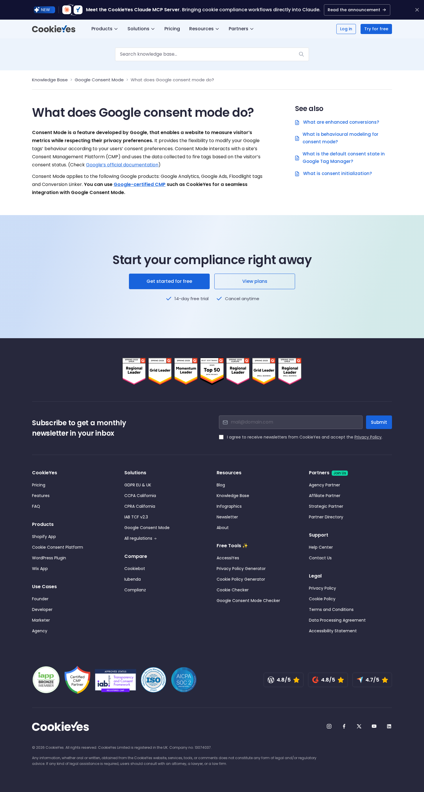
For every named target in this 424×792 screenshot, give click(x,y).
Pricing (172, 28)
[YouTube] (374, 726)
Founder (40, 599)
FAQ (36, 506)
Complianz (135, 590)
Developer (42, 609)
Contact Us (320, 558)
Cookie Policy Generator (241, 579)
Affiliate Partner (324, 495)
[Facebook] (344, 726)
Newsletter (227, 517)
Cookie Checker (233, 590)
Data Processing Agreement (337, 620)
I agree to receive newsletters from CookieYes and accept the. (304, 437)
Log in (346, 29)
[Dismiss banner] (417, 9)
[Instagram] (329, 726)
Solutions (138, 28)
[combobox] (212, 54)
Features (41, 495)
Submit (379, 422)
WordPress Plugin (49, 558)
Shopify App (44, 536)
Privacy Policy (368, 437)
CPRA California (139, 506)
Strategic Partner (326, 506)
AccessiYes (228, 558)
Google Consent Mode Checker (248, 600)
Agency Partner (324, 485)
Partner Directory (326, 517)
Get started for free (169, 281)
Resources (201, 28)
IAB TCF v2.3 (136, 517)
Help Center (321, 547)
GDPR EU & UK (137, 485)
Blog (221, 485)
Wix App (40, 568)
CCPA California (140, 495)
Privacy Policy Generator (241, 568)
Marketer (41, 620)
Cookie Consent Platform (57, 547)
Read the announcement (354, 10)
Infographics (229, 506)
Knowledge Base (50, 80)
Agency (39, 631)
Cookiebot (134, 568)
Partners (238, 28)
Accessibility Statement (333, 631)
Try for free (376, 29)
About (223, 527)
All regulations (138, 538)
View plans (254, 281)
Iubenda (132, 579)
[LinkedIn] (389, 726)
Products (101, 28)
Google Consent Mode (99, 80)
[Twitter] (359, 726)
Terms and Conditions (331, 609)
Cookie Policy (322, 599)
